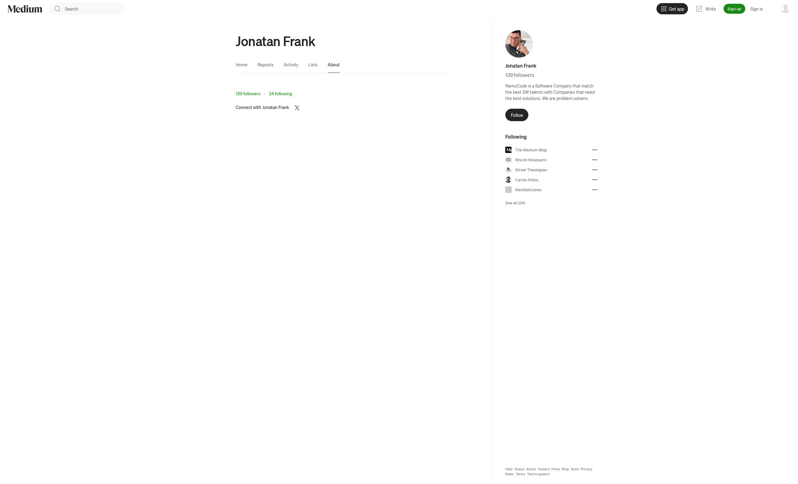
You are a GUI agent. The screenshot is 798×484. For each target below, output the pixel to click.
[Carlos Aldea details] (595, 180)
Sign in (756, 9)
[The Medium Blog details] (595, 150)
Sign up (734, 8)
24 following (280, 93)
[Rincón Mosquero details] (595, 160)
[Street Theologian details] (595, 170)
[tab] (242, 64)
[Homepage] (24, 9)
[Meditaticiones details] (595, 190)
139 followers (248, 93)
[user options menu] (786, 8)
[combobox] (95, 8)
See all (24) (515, 202)
